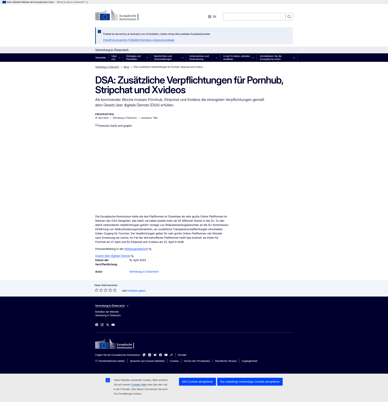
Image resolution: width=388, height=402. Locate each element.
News (126, 67)
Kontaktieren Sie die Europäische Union (271, 58)
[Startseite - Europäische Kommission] (119, 15)
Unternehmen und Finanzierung (199, 58)
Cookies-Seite (139, 384)
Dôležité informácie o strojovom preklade (151, 40)
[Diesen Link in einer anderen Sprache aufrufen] (150, 249)
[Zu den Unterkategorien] (120, 57)
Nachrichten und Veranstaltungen (163, 58)
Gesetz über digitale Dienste (112, 255)
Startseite (100, 57)
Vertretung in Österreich (107, 67)
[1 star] (96, 290)
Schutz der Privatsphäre (197, 360)
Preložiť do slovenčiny (115, 40)
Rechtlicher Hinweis (226, 360)
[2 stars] (98, 290)
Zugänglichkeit (249, 360)
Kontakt (182, 354)
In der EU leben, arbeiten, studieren (237, 58)
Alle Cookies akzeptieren (197, 381)
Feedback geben (136, 290)
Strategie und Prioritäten (133, 58)
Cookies (174, 360)
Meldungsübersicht (136, 248)
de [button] (214, 16)
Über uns (114, 58)
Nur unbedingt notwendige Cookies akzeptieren (250, 381)
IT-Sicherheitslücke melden (110, 360)
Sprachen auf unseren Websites (147, 360)
